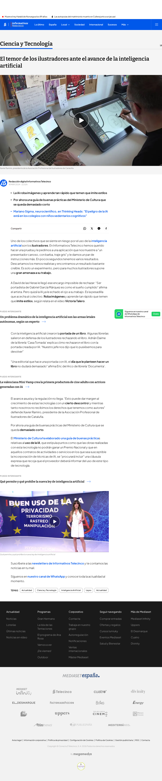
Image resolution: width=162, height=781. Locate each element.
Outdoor (42, 657)
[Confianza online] (81, 769)
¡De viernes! (44, 651)
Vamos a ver (44, 644)
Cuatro (135, 637)
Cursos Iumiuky (109, 631)
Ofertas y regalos (110, 624)
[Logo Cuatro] (100, 692)
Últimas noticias (15, 631)
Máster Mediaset (78, 657)
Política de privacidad (58, 740)
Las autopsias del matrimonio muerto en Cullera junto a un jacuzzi (84, 16)
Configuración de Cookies (81, 740)
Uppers (135, 624)
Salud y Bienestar (110, 643)
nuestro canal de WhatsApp (46, 576)
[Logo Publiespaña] (81, 725)
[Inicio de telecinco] (5, 24)
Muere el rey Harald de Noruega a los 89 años (26, 16)
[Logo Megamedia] (83, 754)
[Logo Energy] (138, 703)
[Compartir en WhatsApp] (84, 229)
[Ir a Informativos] (19, 24)
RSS (137, 740)
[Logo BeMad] (24, 714)
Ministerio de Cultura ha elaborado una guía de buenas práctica (56, 438)
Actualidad (27, 590)
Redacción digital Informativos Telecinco (30, 181)
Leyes (88, 590)
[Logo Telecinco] (62, 692)
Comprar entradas (111, 618)
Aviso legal (17, 740)
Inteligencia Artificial (71, 590)
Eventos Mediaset (110, 637)
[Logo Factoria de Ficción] (62, 703)
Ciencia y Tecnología (26, 43)
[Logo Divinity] (138, 692)
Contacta (74, 618)
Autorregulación (78, 634)
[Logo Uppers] (62, 714)
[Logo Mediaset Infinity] (23, 692)
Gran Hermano (46, 618)
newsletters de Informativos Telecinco (58, 563)
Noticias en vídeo (16, 637)
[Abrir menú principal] (156, 24)
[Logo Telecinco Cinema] (100, 714)
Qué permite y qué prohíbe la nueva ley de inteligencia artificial (42, 481)
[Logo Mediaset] (81, 677)
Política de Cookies (104, 740)
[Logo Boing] (100, 703)
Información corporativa (35, 740)
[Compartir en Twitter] (92, 229)
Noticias (11, 618)
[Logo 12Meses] (138, 714)
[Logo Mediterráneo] (119, 725)
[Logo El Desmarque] (23, 703)
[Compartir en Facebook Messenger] (99, 229)
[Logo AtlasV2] (43, 724)
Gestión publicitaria (124, 740)
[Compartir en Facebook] (106, 229)
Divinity (135, 643)
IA (161, 45)
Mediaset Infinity (140, 618)
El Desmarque (139, 631)
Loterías (11, 624)
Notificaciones (78, 641)
